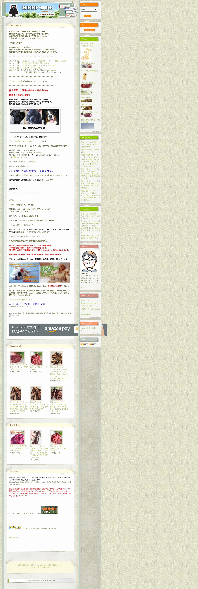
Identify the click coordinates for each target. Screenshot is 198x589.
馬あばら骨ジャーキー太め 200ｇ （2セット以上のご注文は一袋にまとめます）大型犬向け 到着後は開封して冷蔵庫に (19, 406)
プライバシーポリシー (36, 567)
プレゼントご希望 (15, 81)
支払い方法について (41, 565)
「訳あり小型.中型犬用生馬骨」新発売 (35, 63)
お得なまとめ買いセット (89, 112)
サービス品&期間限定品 (90, 71)
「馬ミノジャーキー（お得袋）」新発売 (52, 61)
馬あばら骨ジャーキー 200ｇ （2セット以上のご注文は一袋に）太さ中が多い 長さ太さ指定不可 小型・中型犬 (60, 406)
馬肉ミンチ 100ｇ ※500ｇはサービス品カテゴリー (59, 448)
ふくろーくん (26, 529)
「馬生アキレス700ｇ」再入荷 (32, 68)
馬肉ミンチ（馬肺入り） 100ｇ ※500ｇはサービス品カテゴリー (19, 448)
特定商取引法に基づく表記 (26, 565)
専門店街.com (14, 538)
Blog (82, 287)
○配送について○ (15, 200)
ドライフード (85, 98)
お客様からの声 (86, 306)
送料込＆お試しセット (89, 63)
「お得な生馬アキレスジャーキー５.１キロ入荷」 (39, 65)
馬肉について (85, 300)
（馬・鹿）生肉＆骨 (88, 83)
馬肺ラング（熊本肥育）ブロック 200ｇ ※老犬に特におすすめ (19, 367)
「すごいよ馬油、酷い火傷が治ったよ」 (23, 141)
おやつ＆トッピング (88, 105)
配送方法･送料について (56, 565)
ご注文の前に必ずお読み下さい (20, 300)
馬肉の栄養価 (85, 314)
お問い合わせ (17, 157)
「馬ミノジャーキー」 (29, 61)
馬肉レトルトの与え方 (89, 303)
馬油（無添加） (86, 90)
